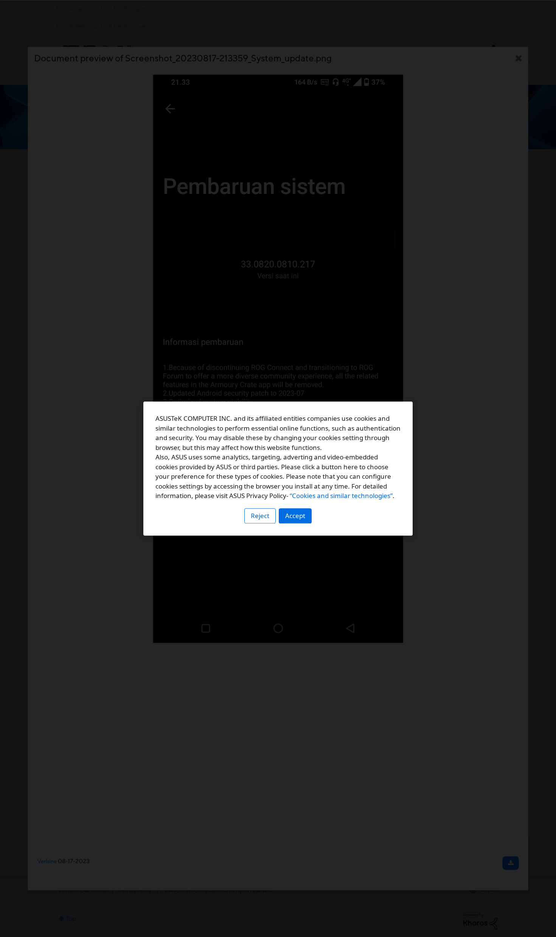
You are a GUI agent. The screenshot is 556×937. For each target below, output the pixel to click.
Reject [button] (260, 515)
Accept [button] (295, 515)
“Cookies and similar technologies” (341, 495)
